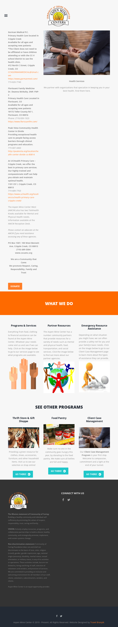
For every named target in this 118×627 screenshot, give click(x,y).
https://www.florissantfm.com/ (22, 121)
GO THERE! (20, 474)
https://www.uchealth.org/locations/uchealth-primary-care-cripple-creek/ (23, 197)
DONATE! (15, 286)
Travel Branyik (97, 622)
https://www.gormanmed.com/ (23, 78)
